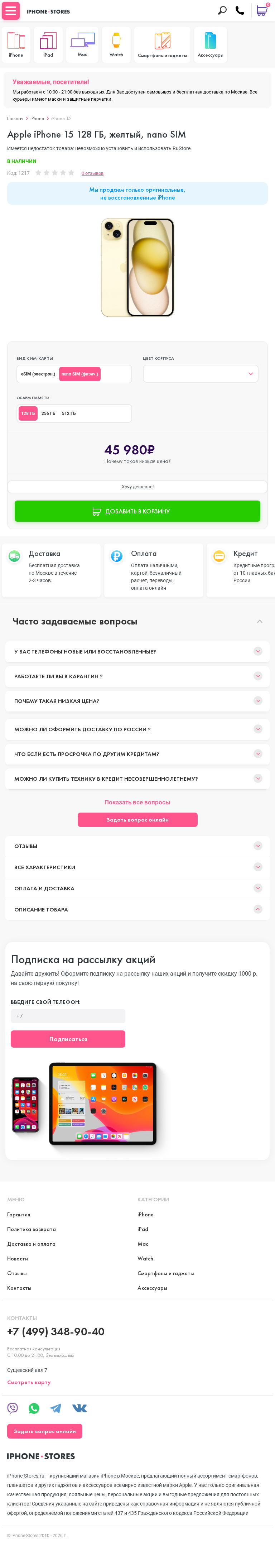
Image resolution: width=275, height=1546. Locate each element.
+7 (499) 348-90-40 (56, 1331)
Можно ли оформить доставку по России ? (82, 729)
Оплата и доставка (44, 888)
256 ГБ (49, 413)
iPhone (37, 118)
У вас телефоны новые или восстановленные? (85, 651)
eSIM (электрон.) (38, 374)
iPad (143, 1229)
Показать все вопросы (137, 802)
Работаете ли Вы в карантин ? (58, 676)
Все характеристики (44, 867)
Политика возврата (31, 1229)
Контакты (19, 1288)
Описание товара (41, 909)
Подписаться (68, 1039)
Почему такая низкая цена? (57, 701)
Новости (17, 1258)
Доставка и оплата (31, 1244)
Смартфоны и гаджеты (166, 1273)
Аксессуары (152, 1288)
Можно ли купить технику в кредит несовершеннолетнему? (106, 778)
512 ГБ (69, 413)
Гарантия (18, 1214)
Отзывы (25, 846)
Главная (15, 118)
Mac (143, 1244)
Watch (145, 1258)
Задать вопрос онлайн (137, 819)
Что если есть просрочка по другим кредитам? (86, 754)
